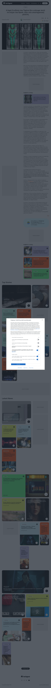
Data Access (25, 367)
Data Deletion (20, 367)
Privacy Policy (31, 367)
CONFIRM (18, 364)
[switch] (38, 339)
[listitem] (25, 337)
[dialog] (25, 344)
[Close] (43, 320)
